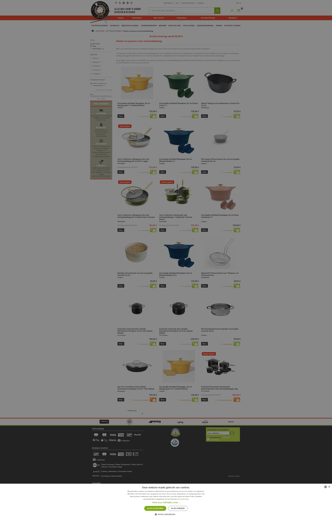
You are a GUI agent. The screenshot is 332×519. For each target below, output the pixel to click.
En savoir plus (183, 499)
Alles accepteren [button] (155, 508)
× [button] (329, 487)
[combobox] (325, 487)
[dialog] (166, 501)
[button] (166, 502)
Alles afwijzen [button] (178, 508)
